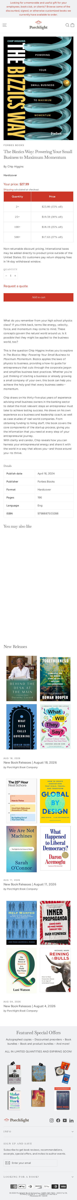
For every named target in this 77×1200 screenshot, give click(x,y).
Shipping (8, 189)
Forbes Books (14, 145)
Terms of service (47, 1194)
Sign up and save (18, 1143)
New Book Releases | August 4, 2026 (30, 1006)
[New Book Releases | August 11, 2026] (38, 826)
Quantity (11, 269)
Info (7, 1131)
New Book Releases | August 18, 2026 (30, 762)
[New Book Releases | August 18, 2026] (38, 704)
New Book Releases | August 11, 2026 (30, 884)
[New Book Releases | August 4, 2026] (38, 947)
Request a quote (16, 286)
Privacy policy (27, 1194)
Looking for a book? (21, 1176)
